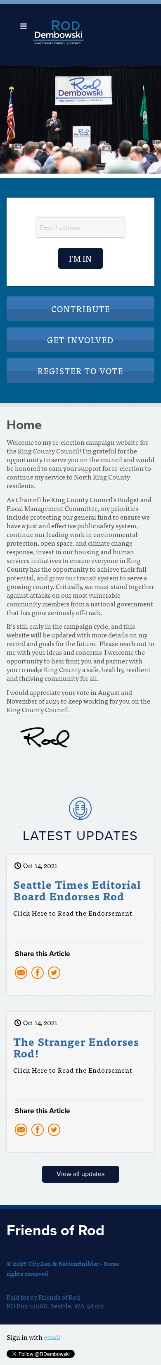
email (52, 1337)
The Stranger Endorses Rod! (76, 1047)
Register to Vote (80, 370)
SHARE (80, 974)
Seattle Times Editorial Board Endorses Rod (77, 890)
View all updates (80, 1174)
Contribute (80, 308)
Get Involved (80, 339)
